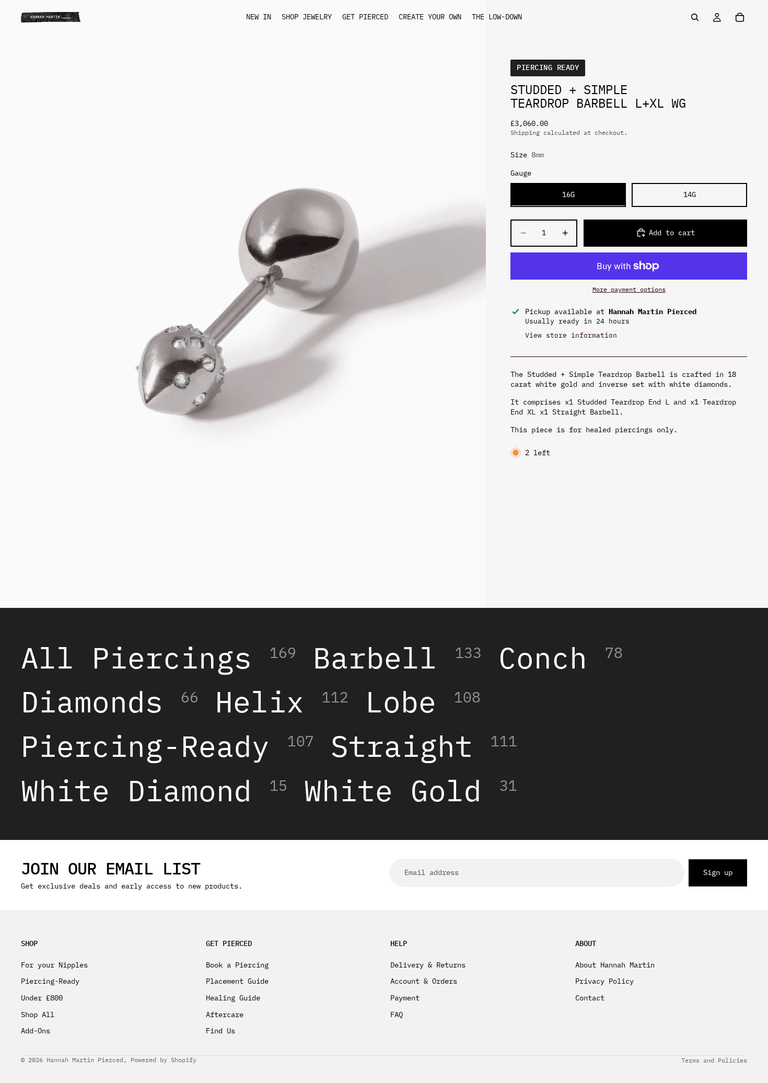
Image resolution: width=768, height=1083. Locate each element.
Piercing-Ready (50, 981)
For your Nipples (54, 965)
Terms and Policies (714, 1060)
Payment (405, 998)
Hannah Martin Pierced (84, 1060)
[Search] (694, 17)
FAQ (396, 1014)
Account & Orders (423, 981)
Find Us (220, 1030)
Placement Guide (237, 981)
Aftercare (224, 1014)
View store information (571, 334)
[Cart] (739, 17)
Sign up (717, 872)
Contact (589, 998)
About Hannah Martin (615, 965)
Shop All (37, 1014)
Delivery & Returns (428, 965)
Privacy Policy (604, 981)
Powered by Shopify (163, 1060)
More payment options (629, 289)
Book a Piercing (237, 965)
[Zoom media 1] (243, 304)
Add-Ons (35, 1030)
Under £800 (42, 998)
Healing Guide (233, 998)
